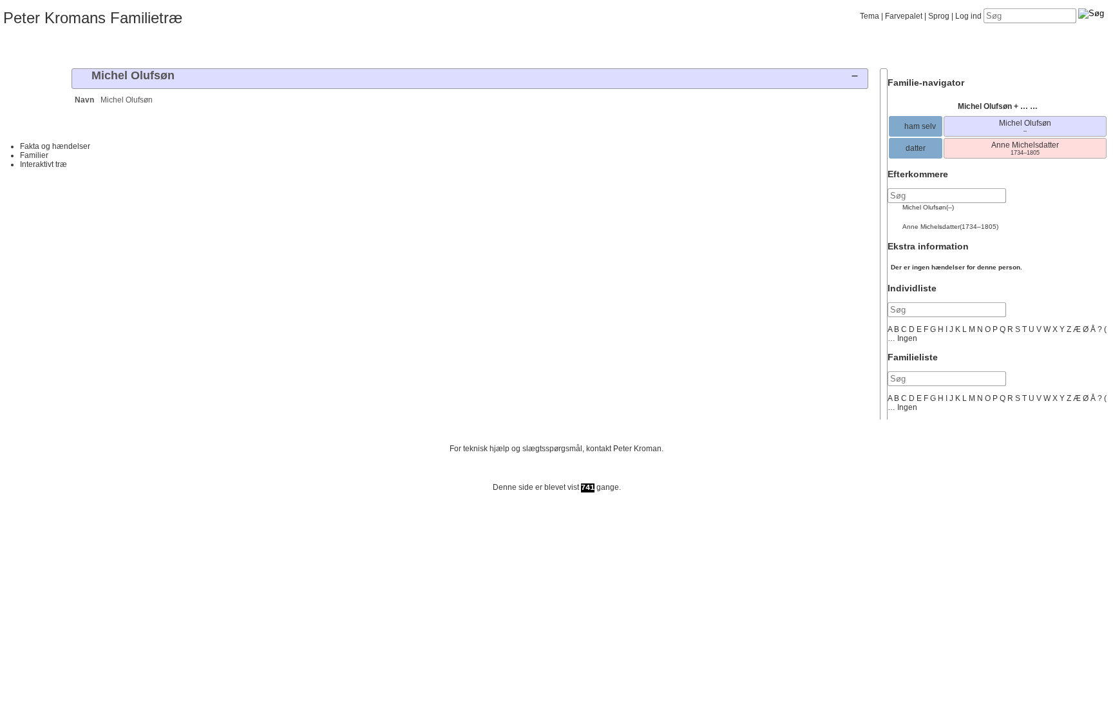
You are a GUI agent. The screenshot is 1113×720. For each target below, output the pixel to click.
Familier (34, 155)
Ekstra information (928, 246)
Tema (869, 16)
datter (916, 148)
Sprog (938, 16)
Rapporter (174, 47)
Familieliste (913, 357)
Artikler (246, 47)
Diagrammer (65, 47)
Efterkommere (918, 174)
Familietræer (29, 47)
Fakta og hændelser (55, 146)
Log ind (968, 16)
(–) (928, 207)
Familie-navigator (926, 82)
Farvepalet (903, 16)
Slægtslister (101, 47)
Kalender (137, 47)
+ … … (998, 106)
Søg (210, 47)
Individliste (912, 288)
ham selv (919, 126)
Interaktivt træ (43, 164)
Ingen (907, 338)
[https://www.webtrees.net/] (556, 476)
